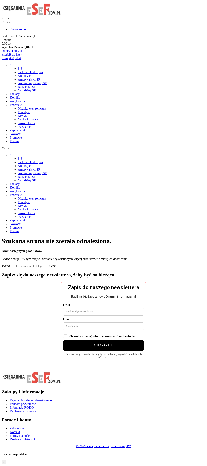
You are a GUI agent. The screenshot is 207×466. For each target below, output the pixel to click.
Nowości (15, 134)
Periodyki (24, 112)
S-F (20, 68)
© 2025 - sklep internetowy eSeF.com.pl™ (103, 446)
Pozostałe (16, 105)
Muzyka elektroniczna (32, 108)
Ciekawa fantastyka (30, 72)
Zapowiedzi (17, 130)
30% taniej (24, 126)
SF (11, 65)
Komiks (15, 97)
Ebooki (14, 141)
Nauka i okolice (28, 119)
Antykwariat (18, 101)
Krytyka (23, 115)
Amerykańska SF (29, 79)
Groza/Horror (26, 123)
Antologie (24, 75)
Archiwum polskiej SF (32, 83)
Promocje (16, 137)
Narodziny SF (27, 90)
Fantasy (15, 94)
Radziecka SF (27, 86)
